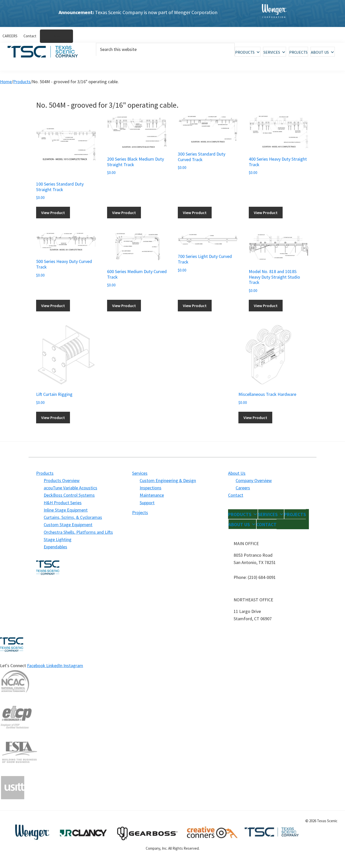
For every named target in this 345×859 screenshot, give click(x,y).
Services (271, 52)
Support (147, 503)
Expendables (55, 547)
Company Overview (254, 480)
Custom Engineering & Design (168, 480)
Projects (298, 52)
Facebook (36, 665)
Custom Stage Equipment (68, 524)
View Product (53, 212)
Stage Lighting (57, 539)
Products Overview (62, 480)
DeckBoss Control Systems (69, 495)
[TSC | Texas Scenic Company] (274, 13)
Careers (243, 488)
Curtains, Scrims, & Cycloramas (73, 517)
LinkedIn (54, 665)
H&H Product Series (63, 503)
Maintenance (152, 495)
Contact (235, 495)
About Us (320, 52)
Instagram (73, 665)
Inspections (150, 488)
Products (245, 52)
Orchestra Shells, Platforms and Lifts (78, 532)
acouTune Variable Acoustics (70, 488)
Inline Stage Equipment (66, 510)
